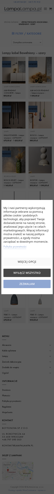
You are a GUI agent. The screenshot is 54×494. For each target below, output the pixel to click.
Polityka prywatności (14, 246)
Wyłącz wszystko (27, 273)
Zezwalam (27, 284)
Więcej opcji (27, 262)
